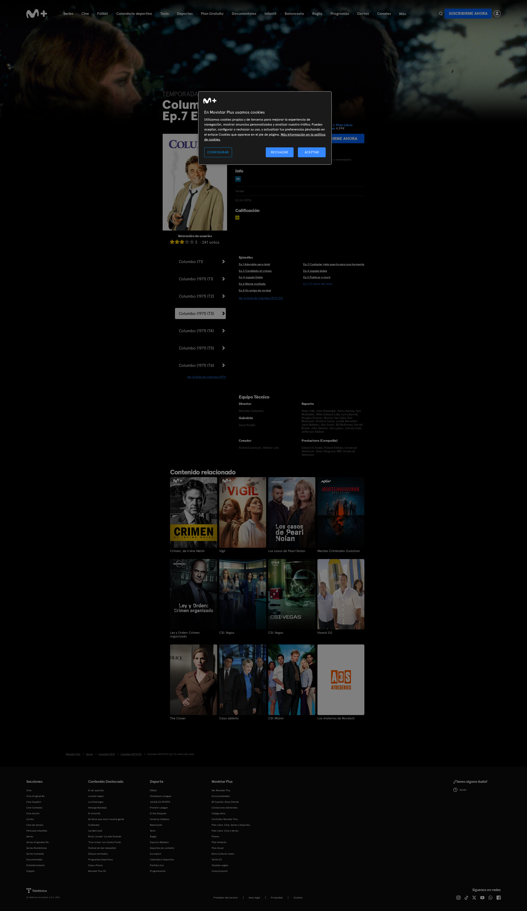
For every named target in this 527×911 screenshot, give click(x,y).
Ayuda (462, 789)
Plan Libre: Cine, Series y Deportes (231, 825)
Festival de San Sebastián (102, 848)
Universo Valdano (159, 819)
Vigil (222, 551)
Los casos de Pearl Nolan (286, 551)
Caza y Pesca (95, 865)
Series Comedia (35, 853)
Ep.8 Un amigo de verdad (255, 290)
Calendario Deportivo (162, 859)
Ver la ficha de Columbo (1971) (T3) (261, 298)
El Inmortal (94, 813)
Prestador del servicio (225, 897)
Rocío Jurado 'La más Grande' (105, 836)
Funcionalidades (221, 796)
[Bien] (187, 242)
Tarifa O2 (217, 859)
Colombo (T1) (191, 261)
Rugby (317, 13)
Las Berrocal (95, 830)
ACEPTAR (312, 152)
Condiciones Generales (225, 807)
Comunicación (220, 871)
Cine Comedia (34, 807)
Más (402, 14)
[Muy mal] (172, 242)
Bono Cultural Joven (223, 853)
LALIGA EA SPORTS (160, 801)
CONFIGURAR (218, 152)
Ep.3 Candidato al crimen (255, 271)
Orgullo (30, 871)
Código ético (219, 813)
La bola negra (96, 796)
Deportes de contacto (162, 848)
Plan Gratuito (212, 13)
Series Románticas (36, 848)
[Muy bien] (192, 242)
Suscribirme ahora (468, 13)
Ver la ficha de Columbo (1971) (206, 377)
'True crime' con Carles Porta (104, 842)
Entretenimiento (35, 865)
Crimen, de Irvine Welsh (187, 551)
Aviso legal (254, 897)
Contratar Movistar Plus (225, 819)
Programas (340, 13)
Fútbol (102, 13)
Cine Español (33, 801)
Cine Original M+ (35, 796)
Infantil (270, 13)
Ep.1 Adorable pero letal (254, 264)
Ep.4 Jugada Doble (251, 277)
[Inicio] (36, 13)
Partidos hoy (157, 865)
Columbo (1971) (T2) (196, 296)
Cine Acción (33, 813)
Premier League (159, 807)
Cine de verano (34, 825)
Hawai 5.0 (324, 633)
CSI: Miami (275, 718)
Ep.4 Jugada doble (315, 271)
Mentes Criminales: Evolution (338, 551)
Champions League (160, 796)
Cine (85, 13)
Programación (158, 871)
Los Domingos (95, 801)
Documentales (244, 13)
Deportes (185, 13)
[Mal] (177, 242)
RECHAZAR (279, 152)
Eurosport (155, 853)
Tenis (164, 13)
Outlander (94, 825)
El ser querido (96, 790)
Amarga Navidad (97, 807)
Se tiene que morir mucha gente (106, 819)
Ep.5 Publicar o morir (317, 277)
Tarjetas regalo (220, 865)
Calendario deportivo (134, 13)
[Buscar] (440, 13)
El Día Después (158, 813)
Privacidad (277, 897)
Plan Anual (218, 848)
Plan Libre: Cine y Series (225, 830)
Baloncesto (294, 13)
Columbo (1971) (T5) (196, 348)
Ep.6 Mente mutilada (252, 283)
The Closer (178, 718)
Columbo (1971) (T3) (196, 313)
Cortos (363, 13)
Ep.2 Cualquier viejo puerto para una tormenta (333, 264)
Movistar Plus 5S (97, 871)
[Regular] (182, 242)
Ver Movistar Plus (221, 790)
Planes (215, 836)
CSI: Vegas (226, 633)
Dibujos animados (98, 853)
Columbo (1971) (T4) (196, 330)
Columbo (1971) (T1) (196, 278)
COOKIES (298, 897)
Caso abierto (229, 718)
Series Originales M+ (37, 842)
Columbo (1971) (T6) (196, 365)
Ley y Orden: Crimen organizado (185, 634)
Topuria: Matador (159, 842)
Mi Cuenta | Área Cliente (225, 801)
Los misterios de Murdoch (336, 718)
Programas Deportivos (100, 859)
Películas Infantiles (36, 830)
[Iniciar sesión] (497, 13)
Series (68, 13)
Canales (384, 13)
